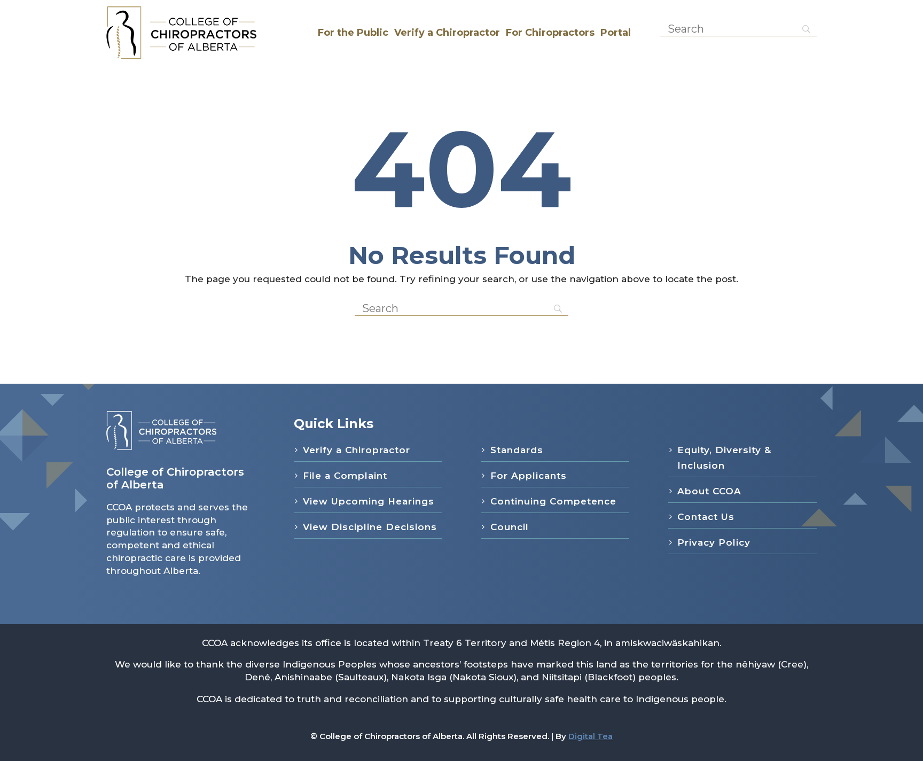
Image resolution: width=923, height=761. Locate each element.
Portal (615, 32)
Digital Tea (590, 736)
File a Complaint (345, 475)
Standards (516, 450)
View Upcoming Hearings (368, 501)
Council (509, 527)
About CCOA (709, 491)
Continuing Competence (553, 501)
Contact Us (705, 516)
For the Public (353, 32)
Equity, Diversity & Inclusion (724, 458)
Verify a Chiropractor (447, 32)
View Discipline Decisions (370, 527)
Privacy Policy (713, 542)
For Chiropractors (550, 32)
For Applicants (528, 475)
